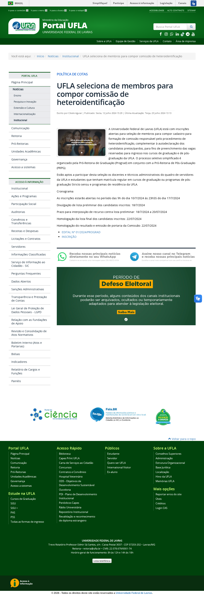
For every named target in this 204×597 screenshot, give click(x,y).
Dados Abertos (21, 281)
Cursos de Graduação (23, 499)
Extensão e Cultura (24, 108)
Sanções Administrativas (27, 289)
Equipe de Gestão (125, 41)
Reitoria (16, 136)
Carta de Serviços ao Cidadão (76, 463)
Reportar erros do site (168, 494)
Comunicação (20, 128)
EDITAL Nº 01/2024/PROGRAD (81, 232)
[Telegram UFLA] (162, 256)
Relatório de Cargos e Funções (25, 371)
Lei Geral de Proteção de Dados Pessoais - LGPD (27, 310)
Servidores (18, 247)
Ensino (17, 95)
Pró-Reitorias (19, 144)
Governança (19, 159)
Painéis (16, 381)
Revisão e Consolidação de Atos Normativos (29, 333)
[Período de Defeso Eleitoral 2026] (126, 296)
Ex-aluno (112, 472)
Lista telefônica (102, 560)
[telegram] (188, 34)
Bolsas (15, 354)
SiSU (13, 503)
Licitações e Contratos (25, 239)
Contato (167, 41)
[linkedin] (177, 34)
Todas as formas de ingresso (27, 521)
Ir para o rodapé (77, 10)
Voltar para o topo (183, 439)
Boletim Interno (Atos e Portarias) (26, 344)
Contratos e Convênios (72, 472)
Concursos (65, 467)
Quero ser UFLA (116, 463)
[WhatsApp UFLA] (90, 256)
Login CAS (161, 508)
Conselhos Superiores (168, 453)
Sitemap (191, 10)
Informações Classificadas (28, 254)
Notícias (53, 56)
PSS (13, 517)
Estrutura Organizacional (170, 463)
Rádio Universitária (70, 507)
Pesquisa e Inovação (25, 101)
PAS (13, 512)
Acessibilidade (156, 10)
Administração (164, 458)
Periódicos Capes (69, 503)
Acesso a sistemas (23, 167)
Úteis (159, 499)
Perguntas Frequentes (26, 273)
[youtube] (193, 34)
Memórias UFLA (165, 481)
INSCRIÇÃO (69, 237)
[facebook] (161, 34)
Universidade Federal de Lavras (134, 593)
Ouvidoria (65, 489)
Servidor (112, 458)
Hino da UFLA (164, 476)
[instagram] (166, 34)
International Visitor (119, 467)
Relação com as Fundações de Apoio (29, 321)
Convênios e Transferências (21, 221)
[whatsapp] (172, 34)
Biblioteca (65, 453)
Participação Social (23, 204)
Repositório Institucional (73, 512)
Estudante (113, 453)
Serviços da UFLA (149, 41)
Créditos (161, 503)
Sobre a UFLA (104, 41)
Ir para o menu (39, 10)
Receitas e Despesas (24, 231)
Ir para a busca (58, 10)
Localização (162, 472)
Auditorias (18, 212)
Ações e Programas (24, 196)
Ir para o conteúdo (18, 10)
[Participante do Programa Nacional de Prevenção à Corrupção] (163, 417)
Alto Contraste (175, 10)
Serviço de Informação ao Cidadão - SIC (28, 264)
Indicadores (19, 362)
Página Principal (22, 82)
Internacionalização (24, 114)
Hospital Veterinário (71, 476)
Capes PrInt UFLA (69, 458)
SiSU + (14, 508)
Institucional (70, 56)
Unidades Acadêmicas (26, 151)
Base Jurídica (163, 467)
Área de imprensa (186, 41)
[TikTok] (182, 34)
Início (40, 56)
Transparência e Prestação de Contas (29, 298)
